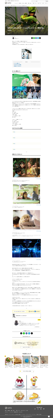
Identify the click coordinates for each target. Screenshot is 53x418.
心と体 (43, 3)
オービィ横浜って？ (17, 63)
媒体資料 (40, 414)
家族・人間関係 (24, 3)
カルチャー (46, 3)
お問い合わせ (6, 414)
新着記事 (20, 3)
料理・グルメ (35, 3)
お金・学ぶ (39, 3)
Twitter (14, 131)
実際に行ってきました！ (17, 66)
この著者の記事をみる (37, 326)
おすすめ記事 (16, 414)
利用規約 (19, 414)
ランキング (16, 3)
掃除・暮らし (30, 3)
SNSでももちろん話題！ (17, 64)
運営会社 (38, 414)
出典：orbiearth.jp (39, 178)
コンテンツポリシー (23, 414)
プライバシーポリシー (28, 414)
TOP (5, 5)
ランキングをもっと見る (27, 371)
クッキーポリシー (34, 414)
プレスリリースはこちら (11, 414)
